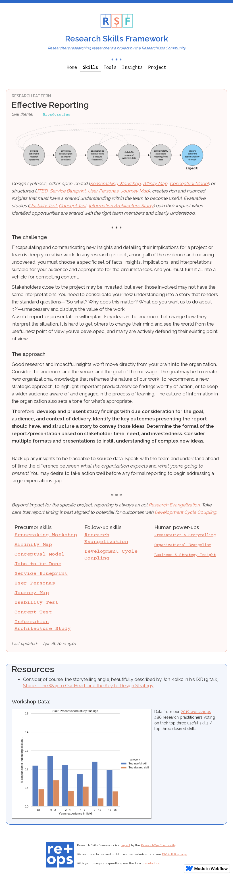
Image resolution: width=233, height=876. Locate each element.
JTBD (41, 191)
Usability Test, (43, 205)
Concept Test (72, 205)
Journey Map (135, 191)
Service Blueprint (68, 191)
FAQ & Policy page (174, 854)
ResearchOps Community (164, 48)
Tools (110, 67)
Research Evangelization (174, 505)
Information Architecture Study (121, 205)
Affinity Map (155, 183)
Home (72, 67)
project (125, 845)
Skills (90, 67)
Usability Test (36, 602)
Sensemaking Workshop (115, 183)
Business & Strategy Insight (185, 555)
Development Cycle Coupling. (186, 512)
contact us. (152, 863)
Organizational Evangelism (182, 545)
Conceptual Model (189, 183)
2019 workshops (196, 711)
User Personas (103, 191)
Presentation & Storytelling (185, 535)
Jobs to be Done (37, 564)
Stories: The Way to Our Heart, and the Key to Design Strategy (88, 685)
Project (157, 67)
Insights (132, 67)
